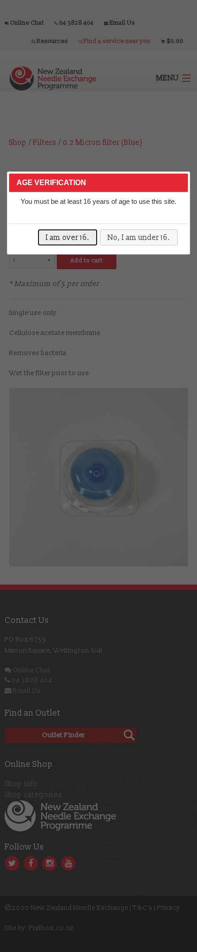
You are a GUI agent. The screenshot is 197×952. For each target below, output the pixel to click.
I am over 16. (67, 237)
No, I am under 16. (139, 237)
